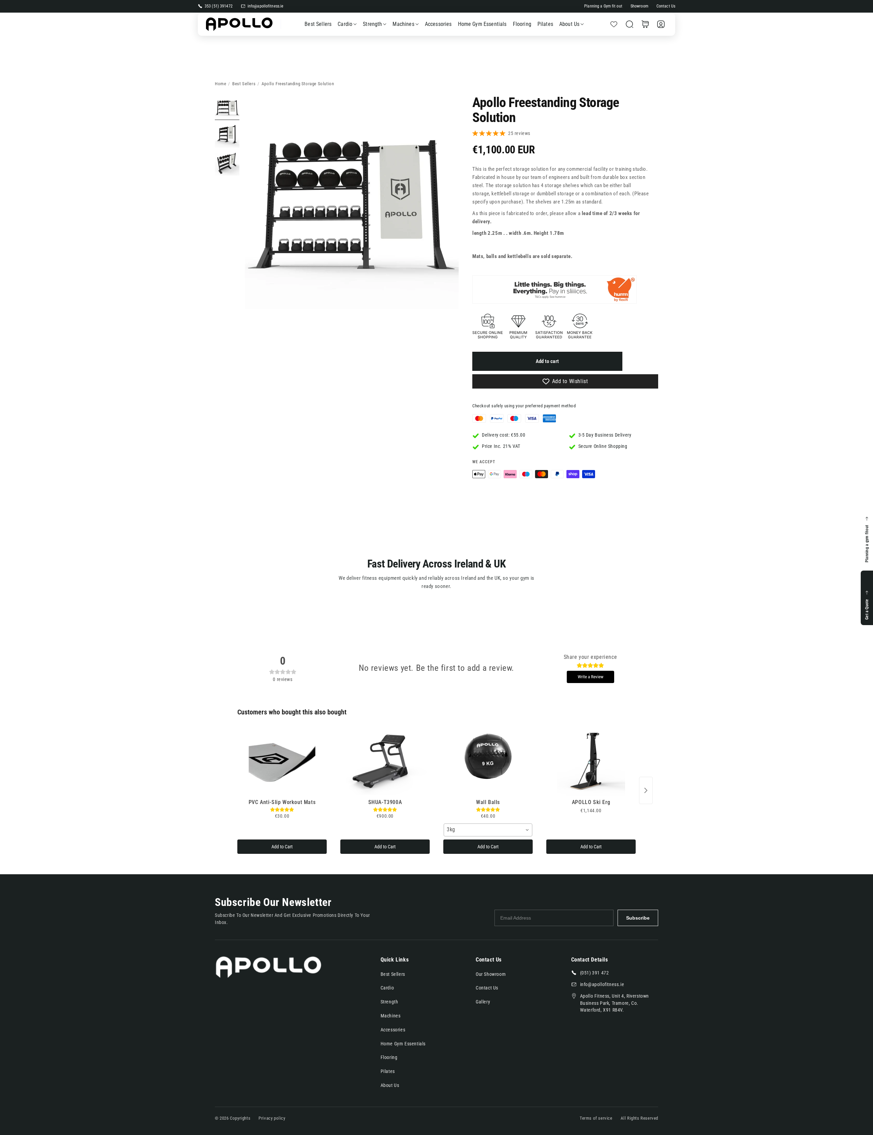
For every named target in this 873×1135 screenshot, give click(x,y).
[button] (629, 24)
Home (220, 83)
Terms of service (596, 1118)
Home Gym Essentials (403, 1043)
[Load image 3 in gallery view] (227, 163)
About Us (569, 24)
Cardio (345, 24)
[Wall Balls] (488, 762)
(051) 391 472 (594, 972)
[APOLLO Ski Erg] (591, 762)
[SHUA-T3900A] (385, 762)
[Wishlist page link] (613, 24)
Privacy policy (271, 1118)
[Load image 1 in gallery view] (227, 107)
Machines (403, 24)
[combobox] (488, 829)
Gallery (483, 1001)
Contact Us (665, 6)
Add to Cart (282, 846)
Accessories (393, 1029)
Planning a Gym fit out (603, 6)
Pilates (388, 1071)
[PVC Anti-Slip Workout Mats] (282, 762)
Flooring (389, 1057)
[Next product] (646, 790)
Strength (372, 24)
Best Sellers (243, 83)
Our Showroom (491, 974)
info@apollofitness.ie (266, 6)
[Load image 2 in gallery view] (227, 135)
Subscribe (638, 918)
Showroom (639, 6)
